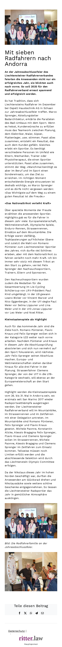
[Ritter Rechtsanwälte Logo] (31, 637)
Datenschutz (16, 630)
